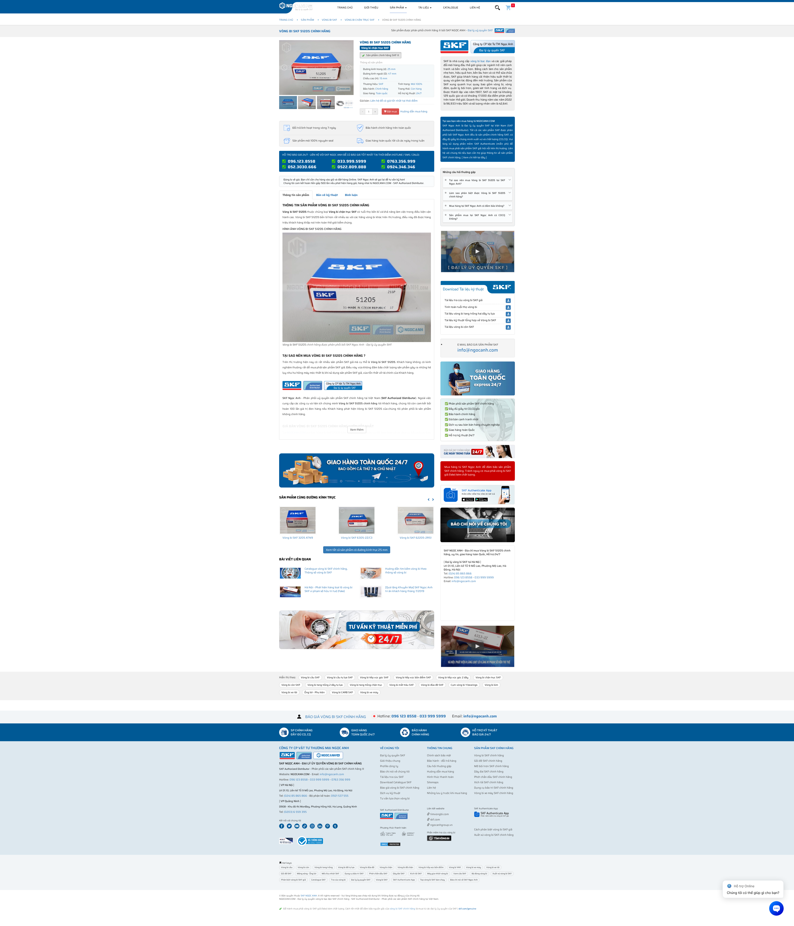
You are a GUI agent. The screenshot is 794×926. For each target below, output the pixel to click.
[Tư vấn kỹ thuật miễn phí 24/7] (356, 629)
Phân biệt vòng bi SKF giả (293, 879)
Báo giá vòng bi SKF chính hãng (399, 787)
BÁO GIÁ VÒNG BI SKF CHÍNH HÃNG (335, 717)
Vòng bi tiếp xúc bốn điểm (431, 867)
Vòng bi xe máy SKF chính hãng (493, 793)
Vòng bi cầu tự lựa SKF (340, 677)
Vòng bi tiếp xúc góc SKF (374, 677)
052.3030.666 (302, 167)
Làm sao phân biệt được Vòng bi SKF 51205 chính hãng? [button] (475, 194)
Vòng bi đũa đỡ (367, 867)
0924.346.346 (401, 167)
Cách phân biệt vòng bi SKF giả (493, 829)
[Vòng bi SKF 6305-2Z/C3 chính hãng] (356, 520)
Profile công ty (389, 766)
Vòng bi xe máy (369, 692)
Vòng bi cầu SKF (310, 677)
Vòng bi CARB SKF (342, 692)
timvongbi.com (439, 814)
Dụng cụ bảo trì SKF (354, 873)
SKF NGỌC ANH (309, 895)
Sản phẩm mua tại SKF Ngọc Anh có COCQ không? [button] (475, 216)
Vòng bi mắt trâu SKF (401, 685)
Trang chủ (345, 7)
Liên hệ (475, 7)
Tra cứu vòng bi (338, 879)
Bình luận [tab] (351, 195)
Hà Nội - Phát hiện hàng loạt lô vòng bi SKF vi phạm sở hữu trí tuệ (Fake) (328, 589)
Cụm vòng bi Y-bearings (464, 685)
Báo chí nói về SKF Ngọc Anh (464, 879)
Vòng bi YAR (455, 867)
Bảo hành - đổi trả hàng (441, 761)
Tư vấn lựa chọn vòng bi (395, 798)
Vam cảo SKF (459, 873)
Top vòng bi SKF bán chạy (432, 879)
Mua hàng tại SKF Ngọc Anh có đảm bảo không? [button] (475, 206)
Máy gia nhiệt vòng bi (437, 873)
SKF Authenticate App (404, 879)
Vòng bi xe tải (289, 692)
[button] (497, 7)
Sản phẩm (397, 7)
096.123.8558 (301, 161)
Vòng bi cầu (286, 867)
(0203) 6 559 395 (295, 812)
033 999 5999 (484, 577)
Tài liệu (423, 7)
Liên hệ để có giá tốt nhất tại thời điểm (393, 100)
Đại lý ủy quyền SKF (392, 755)
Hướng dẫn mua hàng (413, 111)
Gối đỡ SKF (286, 873)
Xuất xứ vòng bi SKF (502, 873)
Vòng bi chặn (386, 867)
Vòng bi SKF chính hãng (489, 755)
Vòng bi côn (303, 867)
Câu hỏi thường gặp (439, 766)
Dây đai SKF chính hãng (488, 771)
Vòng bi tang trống (323, 867)
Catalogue (450, 7)
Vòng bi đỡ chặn (405, 867)
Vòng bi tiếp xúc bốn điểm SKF (413, 677)
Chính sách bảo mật (439, 755)
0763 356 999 (340, 779)
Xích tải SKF (416, 873)
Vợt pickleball (450, 808)
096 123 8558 (463, 577)
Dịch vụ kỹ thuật (390, 793)
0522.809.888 (351, 167)
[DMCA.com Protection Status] (390, 844)
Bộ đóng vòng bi (479, 873)
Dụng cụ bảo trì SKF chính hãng (493, 787)
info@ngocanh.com (477, 350)
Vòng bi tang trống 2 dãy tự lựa (325, 685)
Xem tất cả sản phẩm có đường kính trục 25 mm (356, 550)
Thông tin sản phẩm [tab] (295, 195)
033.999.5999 (351, 161)
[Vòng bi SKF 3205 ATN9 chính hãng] (297, 520)
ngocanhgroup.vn (441, 825)
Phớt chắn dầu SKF (378, 873)
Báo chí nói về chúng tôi (395, 771)
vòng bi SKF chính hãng (402, 908)
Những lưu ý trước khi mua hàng (447, 793)
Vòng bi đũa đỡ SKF (432, 685)
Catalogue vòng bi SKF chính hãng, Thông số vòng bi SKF (326, 571)
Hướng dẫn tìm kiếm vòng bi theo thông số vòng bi (406, 571)
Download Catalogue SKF (395, 782)
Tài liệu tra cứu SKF (392, 777)
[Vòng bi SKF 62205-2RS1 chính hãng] (415, 520)
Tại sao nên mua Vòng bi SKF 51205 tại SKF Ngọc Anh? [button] (475, 181)
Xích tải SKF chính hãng (488, 782)
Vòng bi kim (491, 685)
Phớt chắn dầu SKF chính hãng (493, 777)
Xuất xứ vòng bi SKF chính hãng (494, 835)
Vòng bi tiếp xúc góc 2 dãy (453, 677)
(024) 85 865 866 (460, 573)
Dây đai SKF (399, 873)
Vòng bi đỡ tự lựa (346, 867)
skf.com (435, 819)
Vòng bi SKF (329, 20)
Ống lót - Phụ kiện (314, 692)
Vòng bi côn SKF (290, 685)
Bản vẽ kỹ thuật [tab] (327, 195)
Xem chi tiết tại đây (474, 157)
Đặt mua (391, 111)
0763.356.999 (401, 161)
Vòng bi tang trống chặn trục (366, 685)
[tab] (477, 182)
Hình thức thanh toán (440, 777)
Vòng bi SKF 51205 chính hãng (304, 31)
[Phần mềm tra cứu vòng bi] (439, 838)
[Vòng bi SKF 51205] (356, 287)
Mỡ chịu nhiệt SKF (330, 873)
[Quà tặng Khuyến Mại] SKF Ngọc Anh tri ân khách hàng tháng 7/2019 (409, 589)
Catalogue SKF (318, 879)
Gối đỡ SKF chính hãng (488, 761)
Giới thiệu (371, 7)
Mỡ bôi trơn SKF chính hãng (491, 766)
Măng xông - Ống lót (306, 873)
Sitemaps (432, 782)
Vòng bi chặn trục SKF (359, 20)
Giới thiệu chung (390, 761)
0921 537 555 (339, 796)
